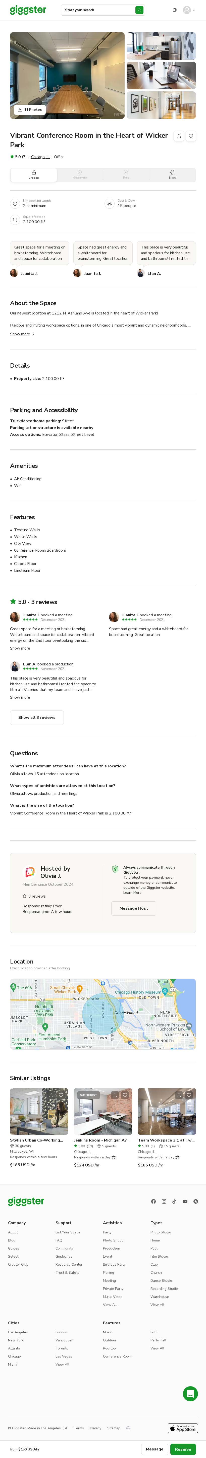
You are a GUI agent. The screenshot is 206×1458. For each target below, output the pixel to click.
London (61, 1332)
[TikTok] (174, 1201)
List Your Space (68, 1232)
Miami (12, 1364)
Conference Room (117, 1356)
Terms (79, 1428)
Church (156, 1272)
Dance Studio (161, 1280)
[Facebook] (153, 1201)
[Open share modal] (51, 1095)
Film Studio (159, 1256)
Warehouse (159, 1296)
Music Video (112, 1296)
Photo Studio (160, 1232)
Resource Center (69, 1264)
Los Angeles (18, 1332)
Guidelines (64, 1256)
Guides (13, 1248)
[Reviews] (195, 1201)
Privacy (95, 1428)
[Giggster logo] (26, 1201)
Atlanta (14, 1348)
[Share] (179, 136)
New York (16, 1340)
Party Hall (158, 1340)
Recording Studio (164, 1288)
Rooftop (109, 1348)
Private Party (113, 1288)
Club (154, 1264)
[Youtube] (185, 1201)
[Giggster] (28, 10)
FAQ (59, 1240)
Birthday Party (114, 1264)
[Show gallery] (67, 75)
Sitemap (113, 1428)
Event (107, 1256)
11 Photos (33, 109)
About (13, 1232)
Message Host (134, 908)
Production (111, 1248)
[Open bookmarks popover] (191, 136)
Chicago (14, 1356)
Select (13, 1256)
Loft (153, 1332)
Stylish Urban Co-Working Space (35, 1140)
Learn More (132, 892)
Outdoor (109, 1340)
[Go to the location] (39, 1111)
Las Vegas (64, 1356)
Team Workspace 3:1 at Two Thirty (166, 1140)
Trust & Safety (67, 1272)
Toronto (62, 1348)
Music (107, 1332)
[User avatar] (187, 10)
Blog (11, 1240)
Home (155, 1240)
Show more (20, 334)
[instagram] (164, 1201)
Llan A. (154, 273)
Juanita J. (29, 273)
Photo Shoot (113, 1240)
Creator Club (18, 1264)
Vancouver (64, 1340)
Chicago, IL (40, 157)
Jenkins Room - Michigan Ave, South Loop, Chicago (102, 1140)
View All (110, 1304)
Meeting (109, 1280)
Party (107, 1232)
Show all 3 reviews (37, 717)
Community (64, 1248)
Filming (108, 1272)
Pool (154, 1248)
